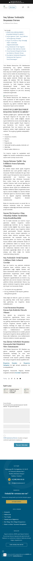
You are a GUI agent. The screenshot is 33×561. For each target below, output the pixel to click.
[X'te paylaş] (14, 378)
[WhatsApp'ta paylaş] (9, 378)
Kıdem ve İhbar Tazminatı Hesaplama (15, 524)
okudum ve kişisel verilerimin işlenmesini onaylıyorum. (15, 439)
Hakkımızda (7, 514)
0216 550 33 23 (16, 1)
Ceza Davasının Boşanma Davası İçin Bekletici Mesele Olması (16, 52)
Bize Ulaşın (12, 7)
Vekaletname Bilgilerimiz (11, 519)
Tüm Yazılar (7, 517)
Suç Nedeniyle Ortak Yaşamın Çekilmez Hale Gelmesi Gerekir (16, 48)
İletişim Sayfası (16, 501)
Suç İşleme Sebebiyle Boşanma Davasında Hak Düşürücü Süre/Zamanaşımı (16, 57)
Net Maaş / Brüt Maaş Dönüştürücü (14, 522)
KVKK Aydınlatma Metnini (11, 438)
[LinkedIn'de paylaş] (17, 378)
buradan (18, 373)
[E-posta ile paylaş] (20, 378)
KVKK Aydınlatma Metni (16, 544)
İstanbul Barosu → (17, 556)
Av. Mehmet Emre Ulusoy (10, 23)
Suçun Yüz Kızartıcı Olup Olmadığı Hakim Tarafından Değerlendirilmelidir (17, 43)
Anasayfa (7, 512)
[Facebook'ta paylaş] (12, 378)
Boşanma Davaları (10, 363)
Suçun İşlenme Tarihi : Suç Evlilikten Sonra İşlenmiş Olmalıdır (17, 37)
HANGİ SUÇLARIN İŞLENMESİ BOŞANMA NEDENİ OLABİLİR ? (15, 33)
